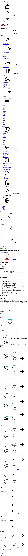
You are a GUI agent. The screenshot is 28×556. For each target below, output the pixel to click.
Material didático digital (6, 57)
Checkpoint (4, 111)
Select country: (3, 21)
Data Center (4, 166)
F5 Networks (4, 137)
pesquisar (1, 34)
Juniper (4, 120)
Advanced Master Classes (6, 43)
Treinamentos (3, 36)
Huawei (4, 116)
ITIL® (4, 75)
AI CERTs (4, 105)
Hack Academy (5, 45)
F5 (3, 113)
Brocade (4, 109)
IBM (3, 117)
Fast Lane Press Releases (6, 178)
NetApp (4, 121)
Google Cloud (4, 138)
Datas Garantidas (5, 54)
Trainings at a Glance (5, 65)
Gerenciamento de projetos (6, 67)
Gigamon (4, 115)
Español (14, 15)
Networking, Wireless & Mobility (7, 167)
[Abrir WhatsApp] (26, 554)
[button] (6, 21)
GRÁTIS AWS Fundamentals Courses (7, 186)
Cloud (4, 83)
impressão (3, 551)
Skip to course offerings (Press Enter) (6, 2)
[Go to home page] (5, 27)
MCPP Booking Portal (7, 196)
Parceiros (4, 206)
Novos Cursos (4, 56)
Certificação (3, 126)
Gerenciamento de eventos (6, 153)
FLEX (14, 344)
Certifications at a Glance (6, 132)
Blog (3, 208)
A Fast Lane (3, 197)
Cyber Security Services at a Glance (7, 169)
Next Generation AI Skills (6, 44)
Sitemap (3, 553)
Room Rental (4, 156)
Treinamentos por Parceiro (6, 52)
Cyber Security (5, 84)
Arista (4, 106)
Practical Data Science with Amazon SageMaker (7, 272)
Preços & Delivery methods (5, 252)
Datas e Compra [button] (2, 224)
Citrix (4, 110)
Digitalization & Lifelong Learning (7, 154)
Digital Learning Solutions (6, 151)
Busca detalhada (2, 35)
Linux (4, 86)
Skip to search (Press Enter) (5, 1)
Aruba (4, 107)
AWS (3, 135)
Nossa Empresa (5, 203)
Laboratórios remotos (5, 157)
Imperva (4, 118)
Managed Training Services (6, 152)
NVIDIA (4, 122)
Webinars (4, 209)
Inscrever (18, 499)
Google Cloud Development (8, 98)
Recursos (3, 207)
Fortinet (4, 114)
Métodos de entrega (5, 55)
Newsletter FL (5, 210)
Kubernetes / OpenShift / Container (7, 85)
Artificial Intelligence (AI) (6, 82)
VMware (4, 125)
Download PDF (15, 259)
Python (4, 95)
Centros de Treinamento (6, 58)
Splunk (4, 124)
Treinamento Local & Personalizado (7, 53)
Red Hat (4, 123)
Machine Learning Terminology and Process (7, 275)
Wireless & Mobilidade (5, 87)
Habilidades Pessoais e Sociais (6, 66)
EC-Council (4, 112)
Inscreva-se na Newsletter (6, 179)
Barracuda (4, 108)
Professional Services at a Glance (7, 163)
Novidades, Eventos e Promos (5, 171)
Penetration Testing (5, 170)
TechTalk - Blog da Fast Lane (6, 177)
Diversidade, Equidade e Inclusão (7, 205)
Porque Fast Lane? (5, 204)
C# (3, 94)
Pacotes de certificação (5, 194)
